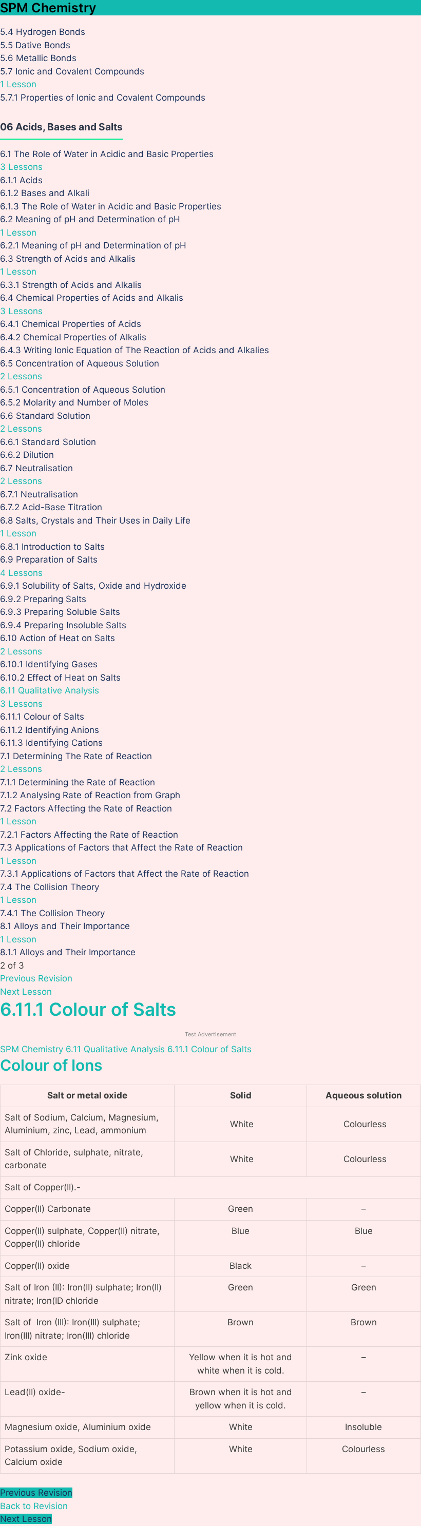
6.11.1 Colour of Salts (209, 1049)
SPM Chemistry (48, 7)
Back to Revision (34, 1506)
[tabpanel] (210, 1265)
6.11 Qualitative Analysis (115, 1049)
